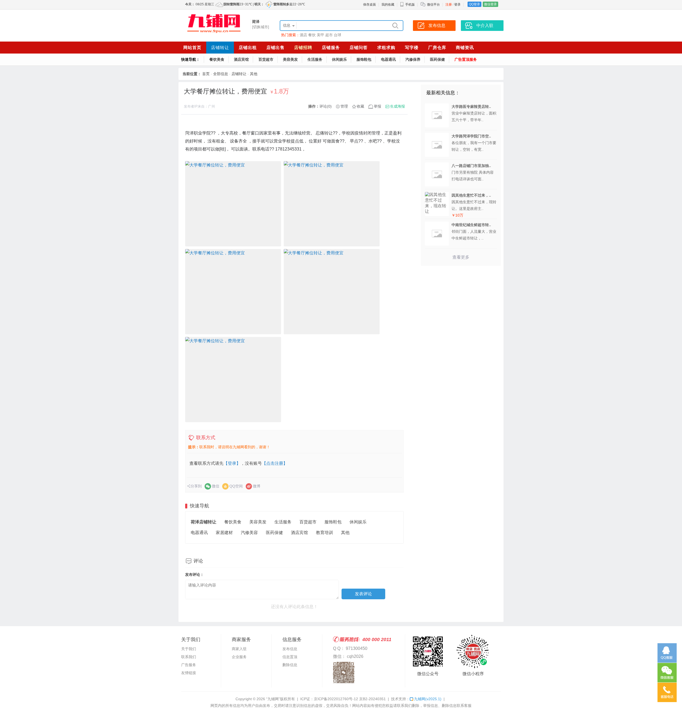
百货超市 (265, 59)
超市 (329, 35)
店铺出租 (248, 47)
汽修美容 (249, 532)
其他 (253, 74)
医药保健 (437, 59)
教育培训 (324, 532)
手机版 (410, 4)
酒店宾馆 (241, 59)
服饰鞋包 (363, 59)
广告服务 (188, 665)
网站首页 (192, 47)
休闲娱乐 (339, 59)
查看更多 (460, 257)
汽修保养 (412, 59)
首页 (206, 74)
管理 (344, 106)
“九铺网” (273, 699)
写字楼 (412, 47)
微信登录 (490, 4)
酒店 (303, 35)
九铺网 (427, 699)
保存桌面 (369, 4)
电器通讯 (388, 59)
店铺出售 (275, 47)
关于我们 (188, 649)
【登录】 (232, 463)
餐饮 (312, 35)
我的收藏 (387, 4)
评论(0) (325, 106)
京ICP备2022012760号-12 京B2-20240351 (350, 699)
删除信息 (289, 665)
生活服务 (314, 59)
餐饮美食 (216, 59)
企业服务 (239, 657)
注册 (448, 4)
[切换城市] (260, 27)
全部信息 (220, 74)
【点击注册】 (274, 463)
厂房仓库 (437, 47)
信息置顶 (289, 657)
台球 (337, 35)
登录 (457, 4)
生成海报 (397, 106)
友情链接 (188, 673)
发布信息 (289, 649)
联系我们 (188, 657)
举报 (377, 106)
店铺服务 (331, 47)
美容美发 (290, 59)
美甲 (320, 35)
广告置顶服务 (465, 59)
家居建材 (224, 532)
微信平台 (433, 4)
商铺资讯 (465, 47)
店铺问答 (359, 47)
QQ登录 (474, 4)
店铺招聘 (303, 47)
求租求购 (386, 47)
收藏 (360, 106)
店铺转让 (220, 47)
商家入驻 (239, 649)
